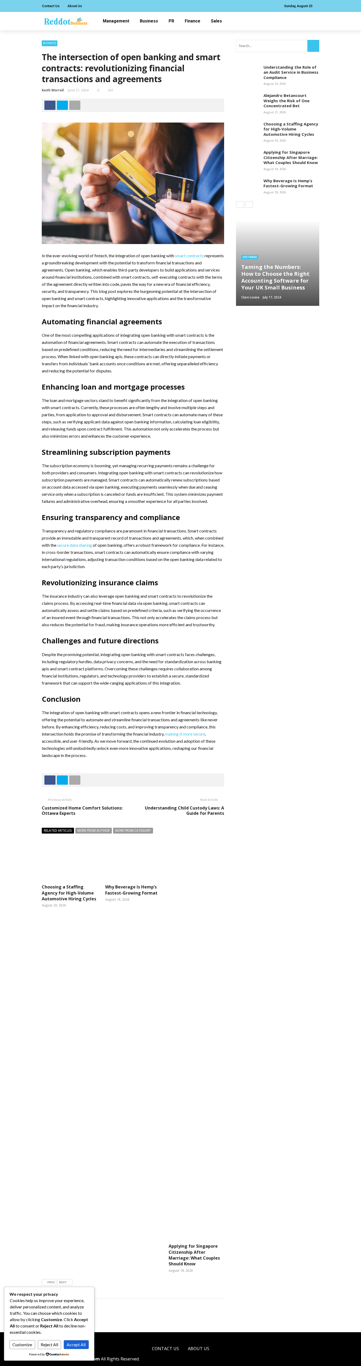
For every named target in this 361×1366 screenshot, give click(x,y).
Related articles (58, 830)
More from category (133, 830)
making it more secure (185, 733)
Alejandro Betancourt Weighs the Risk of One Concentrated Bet (286, 100)
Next (63, 1282)
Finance (192, 21)
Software (250, 257)
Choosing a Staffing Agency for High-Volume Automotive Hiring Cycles (69, 893)
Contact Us (50, 6)
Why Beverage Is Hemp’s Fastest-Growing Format (131, 890)
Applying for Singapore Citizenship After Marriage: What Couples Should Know (194, 1255)
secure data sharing (74, 545)
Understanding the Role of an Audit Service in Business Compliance (290, 72)
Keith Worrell (53, 90)
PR (171, 21)
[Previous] (240, 204)
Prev (51, 1282)
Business (149, 21)
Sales (216, 21)
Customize (22, 1344)
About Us (74, 6)
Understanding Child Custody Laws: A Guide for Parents (184, 810)
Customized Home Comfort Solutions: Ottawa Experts (82, 810)
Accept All (76, 1344)
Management (116, 21)
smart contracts (189, 255)
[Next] (249, 204)
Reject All (49, 1344)
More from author (93, 830)
